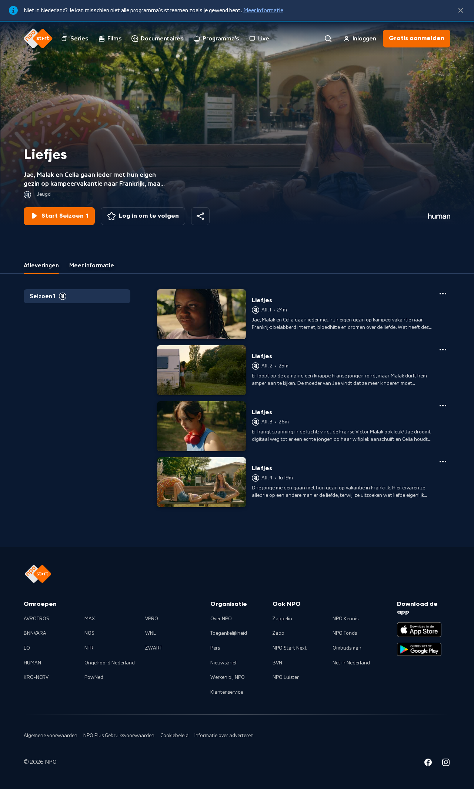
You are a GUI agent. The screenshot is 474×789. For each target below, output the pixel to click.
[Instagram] (445, 763)
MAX (89, 618)
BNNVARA (35, 633)
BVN (277, 663)
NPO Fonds (345, 633)
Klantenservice (226, 692)
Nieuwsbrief (223, 663)
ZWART (153, 648)
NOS (89, 633)
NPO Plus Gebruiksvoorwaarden (118, 735)
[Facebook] (428, 763)
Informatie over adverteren (224, 735)
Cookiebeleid (174, 735)
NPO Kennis (345, 618)
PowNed (93, 677)
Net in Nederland (351, 663)
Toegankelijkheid (228, 633)
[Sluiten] (460, 10)
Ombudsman (347, 648)
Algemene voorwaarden (50, 735)
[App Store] (419, 629)
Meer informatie (263, 10)
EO (27, 648)
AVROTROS (36, 618)
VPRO (151, 618)
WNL (150, 633)
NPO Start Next (290, 648)
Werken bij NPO (227, 677)
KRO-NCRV (36, 677)
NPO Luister (286, 677)
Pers (215, 648)
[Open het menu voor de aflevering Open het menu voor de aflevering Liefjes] (442, 293)
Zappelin (282, 618)
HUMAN (32, 663)
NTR (89, 648)
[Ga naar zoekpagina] (328, 38)
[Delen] (200, 216)
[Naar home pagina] (38, 38)
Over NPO (221, 618)
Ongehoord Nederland (109, 663)
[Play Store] (419, 649)
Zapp (278, 633)
